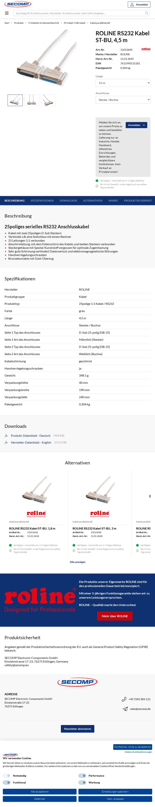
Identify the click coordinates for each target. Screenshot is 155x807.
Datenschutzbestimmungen (138, 751)
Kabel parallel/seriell (100, 22)
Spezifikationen (42, 200)
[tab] (15, 100)
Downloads (68, 200)
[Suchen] (147, 13)
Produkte (18, 22)
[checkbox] (6, 776)
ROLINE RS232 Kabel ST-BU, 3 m (94, 528)
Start (7, 22)
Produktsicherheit (138, 200)
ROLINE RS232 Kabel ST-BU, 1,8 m (32, 528)
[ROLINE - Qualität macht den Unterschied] (40, 600)
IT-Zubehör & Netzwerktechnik (43, 22)
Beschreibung (15, 200)
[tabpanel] (46, 60)
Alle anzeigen (77, 561)
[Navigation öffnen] (6, 13)
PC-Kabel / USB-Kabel (74, 22)
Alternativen (92, 200)
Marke (113, 200)
